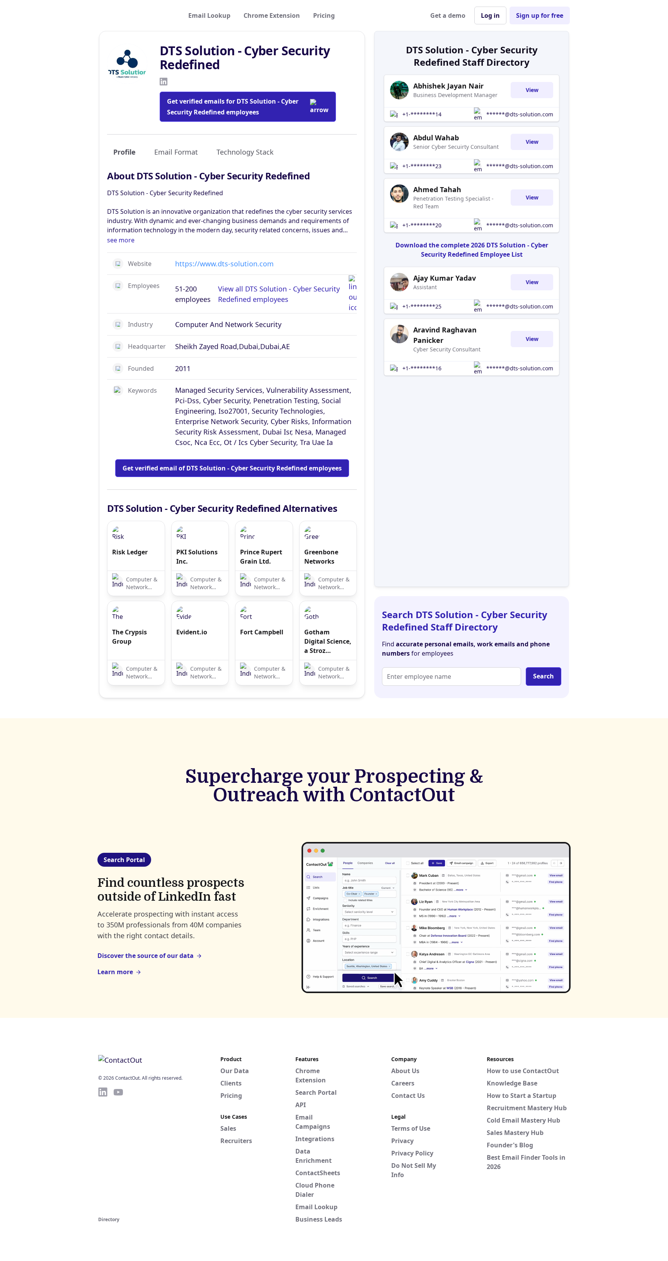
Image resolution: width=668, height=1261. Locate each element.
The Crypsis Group (129, 637)
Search (543, 676)
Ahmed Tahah (437, 189)
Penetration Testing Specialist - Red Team (453, 202)
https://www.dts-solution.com (224, 263)
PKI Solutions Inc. (197, 557)
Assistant (425, 287)
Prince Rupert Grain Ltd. (261, 557)
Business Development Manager (455, 95)
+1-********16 (421, 368)
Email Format (176, 152)
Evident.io (191, 632)
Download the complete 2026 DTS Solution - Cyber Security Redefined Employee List (471, 250)
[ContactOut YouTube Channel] (118, 1150)
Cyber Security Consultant (447, 349)
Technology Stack (245, 152)
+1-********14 (421, 114)
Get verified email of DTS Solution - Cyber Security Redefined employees (232, 468)
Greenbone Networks (321, 557)
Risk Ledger (130, 552)
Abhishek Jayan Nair (448, 85)
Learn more (115, 972)
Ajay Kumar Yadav (444, 278)
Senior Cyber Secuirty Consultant (456, 146)
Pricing (324, 15)
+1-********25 (421, 306)
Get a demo (447, 15)
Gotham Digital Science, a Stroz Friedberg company (327, 641)
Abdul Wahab (436, 137)
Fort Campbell (261, 632)
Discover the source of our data (145, 955)
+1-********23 (421, 166)
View (532, 90)
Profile (124, 152)
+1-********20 (421, 225)
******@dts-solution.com (519, 114)
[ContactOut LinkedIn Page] (102, 1150)
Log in (490, 15)
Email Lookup (209, 15)
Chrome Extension (272, 15)
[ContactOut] (136, 15)
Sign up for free (539, 15)
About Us (405, 1071)
